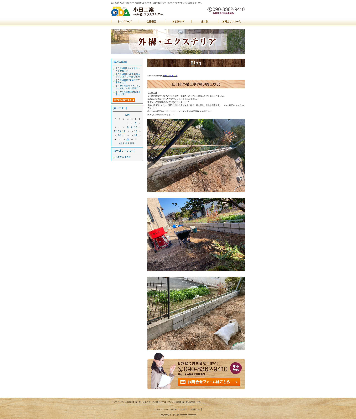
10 (135, 127)
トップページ (125, 21)
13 (119, 131)
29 (127, 139)
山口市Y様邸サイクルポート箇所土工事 (127, 69)
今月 (127, 143)
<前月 (121, 143)
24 (135, 135)
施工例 (204, 21)
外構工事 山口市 (170, 75)
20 (119, 135)
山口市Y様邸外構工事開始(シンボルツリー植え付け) (127, 75)
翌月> (132, 143)
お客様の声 (178, 21)
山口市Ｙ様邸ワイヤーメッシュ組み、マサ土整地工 (127, 87)
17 (135, 131)
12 (115, 131)
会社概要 (151, 21)
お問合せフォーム (231, 21)
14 (123, 131)
